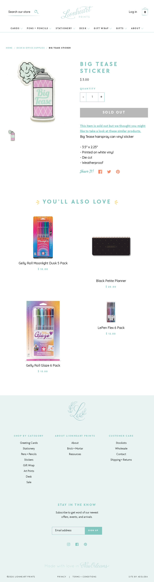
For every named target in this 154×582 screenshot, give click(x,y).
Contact (121, 454)
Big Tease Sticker (60, 48)
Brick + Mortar (75, 448)
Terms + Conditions (84, 577)
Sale (28, 482)
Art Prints (29, 471)
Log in (133, 12)
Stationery (64, 28)
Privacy (61, 577)
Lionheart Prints (25, 577)
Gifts (120, 28)
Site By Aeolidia (138, 577)
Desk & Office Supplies (31, 48)
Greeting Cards (29, 443)
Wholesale (121, 448)
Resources (75, 454)
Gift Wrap (101, 28)
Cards (15, 28)
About (135, 28)
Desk (83, 28)
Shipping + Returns (121, 460)
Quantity (88, 89)
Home (9, 48)
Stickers (28, 460)
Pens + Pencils (37, 28)
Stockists (121, 443)
